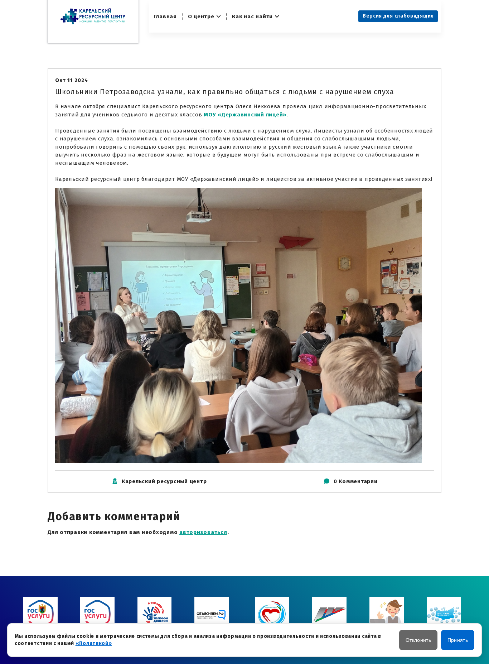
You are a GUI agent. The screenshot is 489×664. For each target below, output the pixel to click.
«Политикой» (94, 643)
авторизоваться (203, 532)
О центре (201, 16)
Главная (165, 16)
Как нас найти (252, 16)
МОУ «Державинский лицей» (245, 114)
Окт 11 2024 (71, 80)
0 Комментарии (356, 481)
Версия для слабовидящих (398, 16)
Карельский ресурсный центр (164, 481)
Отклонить (418, 640)
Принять (457, 640)
